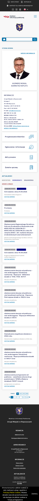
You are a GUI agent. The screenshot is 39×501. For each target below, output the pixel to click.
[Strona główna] (4, 39)
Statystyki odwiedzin (19, 468)
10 (17, 393)
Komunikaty (17, 180)
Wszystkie (6, 180)
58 (27, 397)
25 (21, 393)
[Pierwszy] (9, 397)
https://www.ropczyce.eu (21, 126)
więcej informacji (28, 53)
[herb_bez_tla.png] (19, 27)
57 (24, 397)
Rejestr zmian (20, 465)
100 (27, 393)
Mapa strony (15, 2)
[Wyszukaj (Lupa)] (34, 39)
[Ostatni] (29, 397)
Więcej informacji (11, 128)
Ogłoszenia (29, 180)
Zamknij (35, 494)
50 (24, 393)
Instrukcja (27, 2)
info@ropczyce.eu (15, 110)
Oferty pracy (7, 184)
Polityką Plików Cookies (12, 493)
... (20, 397)
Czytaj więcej (9, 196)
